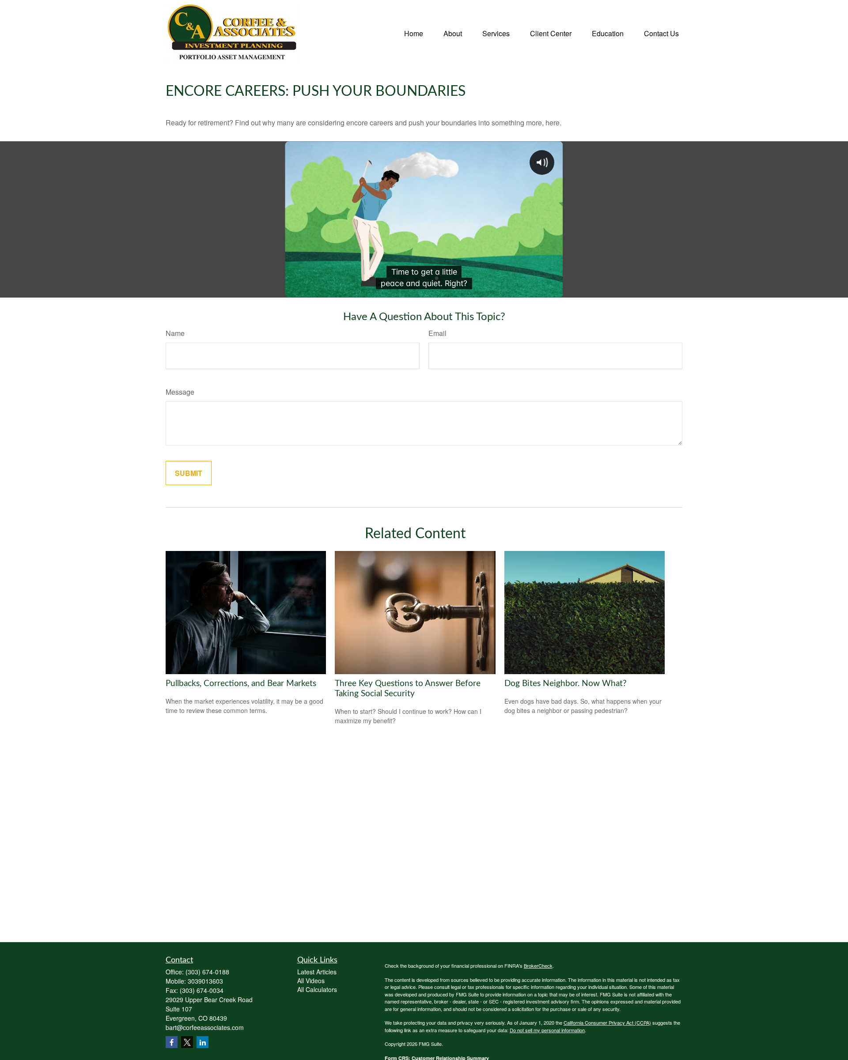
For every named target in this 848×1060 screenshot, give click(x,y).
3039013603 (205, 981)
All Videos (311, 980)
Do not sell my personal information (547, 1030)
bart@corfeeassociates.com (205, 1027)
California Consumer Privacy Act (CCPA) (607, 1022)
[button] (414, 32)
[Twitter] (187, 1042)
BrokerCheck (538, 965)
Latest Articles (317, 971)
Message (180, 392)
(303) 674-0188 (207, 971)
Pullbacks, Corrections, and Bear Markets (241, 683)
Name (175, 333)
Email (437, 333)
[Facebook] (172, 1042)
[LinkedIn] (202, 1042)
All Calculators (317, 989)
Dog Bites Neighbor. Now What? (565, 683)
